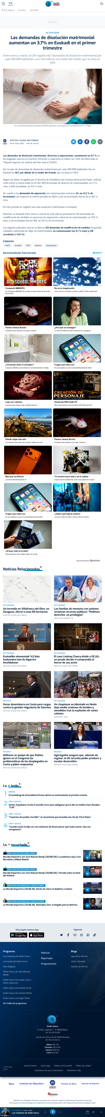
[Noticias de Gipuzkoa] (31, 1084)
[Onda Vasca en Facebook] (68, 935)
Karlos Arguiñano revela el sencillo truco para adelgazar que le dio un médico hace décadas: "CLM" (54, 806)
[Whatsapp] (93, 141)
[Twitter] (73, 141)
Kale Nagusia (9, 966)
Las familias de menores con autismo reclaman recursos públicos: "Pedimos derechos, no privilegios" (77, 612)
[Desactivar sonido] (93, 1112)
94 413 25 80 (54, 1032)
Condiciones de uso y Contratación (49, 1070)
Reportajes (47, 958)
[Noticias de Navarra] (90, 1084)
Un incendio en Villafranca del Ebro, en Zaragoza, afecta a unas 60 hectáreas (26, 610)
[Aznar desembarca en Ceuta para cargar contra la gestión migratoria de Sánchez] (27, 684)
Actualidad (8, 605)
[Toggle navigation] (3, 4)
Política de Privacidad (63, 1066)
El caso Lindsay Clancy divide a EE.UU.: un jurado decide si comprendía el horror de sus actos (77, 659)
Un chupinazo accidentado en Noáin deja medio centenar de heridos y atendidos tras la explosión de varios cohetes (76, 709)
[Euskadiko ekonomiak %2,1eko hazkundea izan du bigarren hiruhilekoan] (27, 636)
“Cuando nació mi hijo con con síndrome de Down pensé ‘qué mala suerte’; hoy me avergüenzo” (50, 828)
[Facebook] (86, 141)
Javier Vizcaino (78, 961)
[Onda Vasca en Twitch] (88, 935)
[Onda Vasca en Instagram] (81, 935)
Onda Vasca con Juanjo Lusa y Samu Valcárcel (17, 981)
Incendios (22, 10)
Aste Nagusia (9, 10)
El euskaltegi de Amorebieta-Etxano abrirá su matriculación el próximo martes (48, 795)
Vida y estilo (15, 801)
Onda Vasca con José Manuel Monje (16, 973)
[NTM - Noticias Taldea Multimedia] (52, 1084)
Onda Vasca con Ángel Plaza (16, 998)
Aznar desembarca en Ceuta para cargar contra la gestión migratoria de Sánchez (27, 706)
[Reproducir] (87, 857)
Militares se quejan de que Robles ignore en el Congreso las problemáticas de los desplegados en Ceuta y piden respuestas (25, 759)
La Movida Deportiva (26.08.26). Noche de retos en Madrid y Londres (37, 889)
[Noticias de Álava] (69, 1084)
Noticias (45, 952)
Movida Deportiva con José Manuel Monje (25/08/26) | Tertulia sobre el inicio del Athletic (41, 874)
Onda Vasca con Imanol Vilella (17, 993)
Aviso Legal (45, 1066)
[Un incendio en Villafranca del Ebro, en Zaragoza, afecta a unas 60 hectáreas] (27, 588)
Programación (48, 963)
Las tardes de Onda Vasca (15, 961)
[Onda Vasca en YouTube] (75, 935)
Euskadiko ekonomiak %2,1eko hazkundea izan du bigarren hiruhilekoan (21, 659)
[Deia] (11, 1084)
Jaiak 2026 (34, 10)
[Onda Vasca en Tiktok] (94, 935)
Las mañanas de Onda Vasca (16, 956)
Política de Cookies (83, 1066)
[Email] (100, 141)
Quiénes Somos (30, 1066)
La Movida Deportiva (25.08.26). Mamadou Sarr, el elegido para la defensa (40, 904)
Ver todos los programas (15, 1003)
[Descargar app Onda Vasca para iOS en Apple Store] (36, 935)
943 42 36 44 (54, 1040)
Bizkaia (12, 792)
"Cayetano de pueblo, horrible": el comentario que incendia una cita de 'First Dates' (50, 817)
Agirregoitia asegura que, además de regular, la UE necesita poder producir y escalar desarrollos (77, 758)
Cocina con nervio (79, 966)
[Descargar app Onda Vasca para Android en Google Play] (18, 935)
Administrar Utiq (74, 1070)
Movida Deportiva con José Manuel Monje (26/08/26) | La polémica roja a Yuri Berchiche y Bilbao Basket (42, 858)
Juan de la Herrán (79, 956)
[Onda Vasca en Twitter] (61, 935)
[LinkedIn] (80, 141)
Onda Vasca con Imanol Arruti (17, 988)
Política (7, 701)
